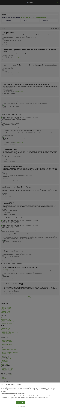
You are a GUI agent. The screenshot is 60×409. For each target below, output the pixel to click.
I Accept (20, 403)
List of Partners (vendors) (7, 399)
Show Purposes (20, 406)
